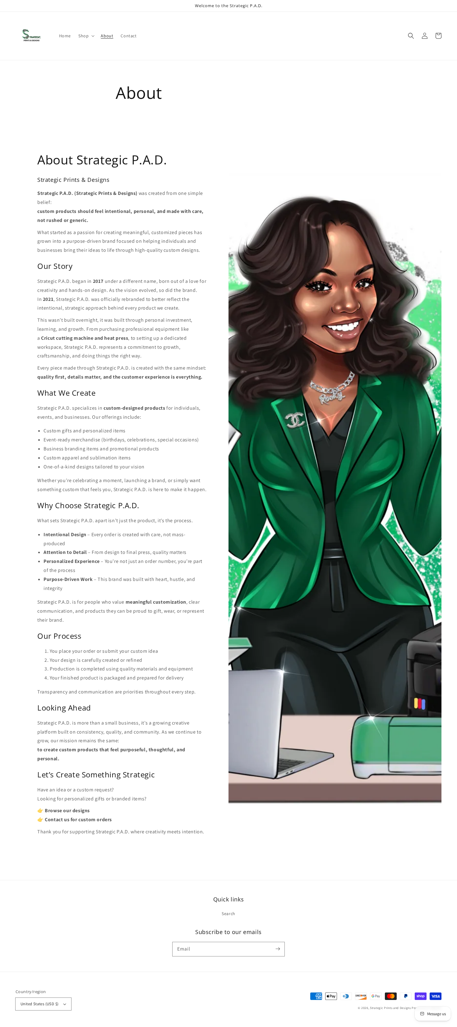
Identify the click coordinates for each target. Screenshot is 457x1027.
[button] (411, 36)
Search (228, 913)
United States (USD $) (39, 1003)
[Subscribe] (277, 949)
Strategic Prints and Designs (391, 1008)
